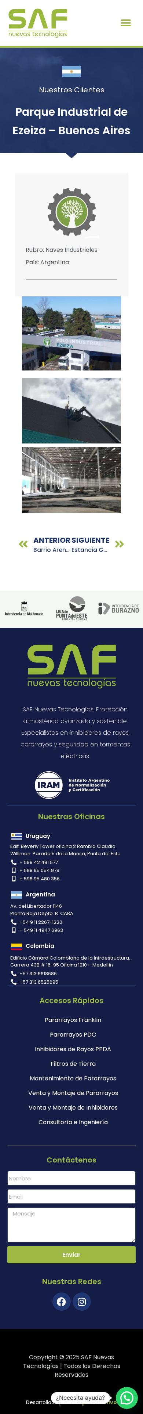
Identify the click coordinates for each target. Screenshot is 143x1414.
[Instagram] (82, 1301)
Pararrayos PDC (73, 1034)
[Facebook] (61, 1301)
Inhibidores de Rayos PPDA (73, 1049)
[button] (126, 23)
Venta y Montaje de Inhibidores (73, 1107)
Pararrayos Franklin (73, 1020)
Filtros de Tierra (73, 1064)
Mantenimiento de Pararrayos (73, 1078)
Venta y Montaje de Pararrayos (73, 1093)
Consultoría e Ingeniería (73, 1122)
